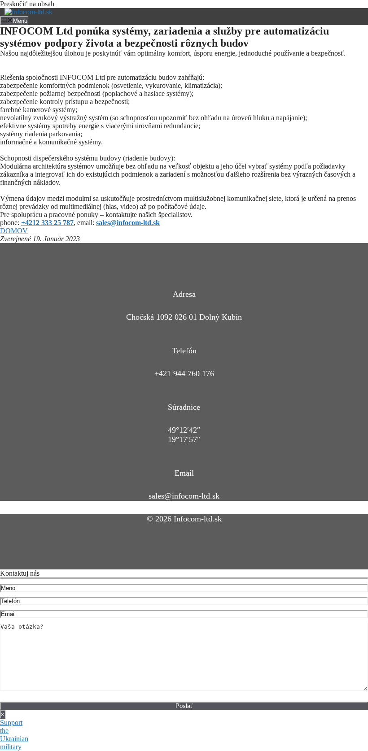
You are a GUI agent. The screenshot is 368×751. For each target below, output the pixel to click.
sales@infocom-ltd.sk (184, 495)
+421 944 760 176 (184, 373)
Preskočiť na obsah (27, 4)
